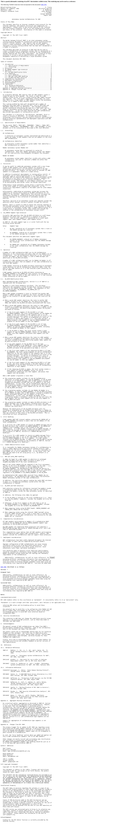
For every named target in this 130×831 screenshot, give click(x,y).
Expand (52, 557)
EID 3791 (44, 4)
